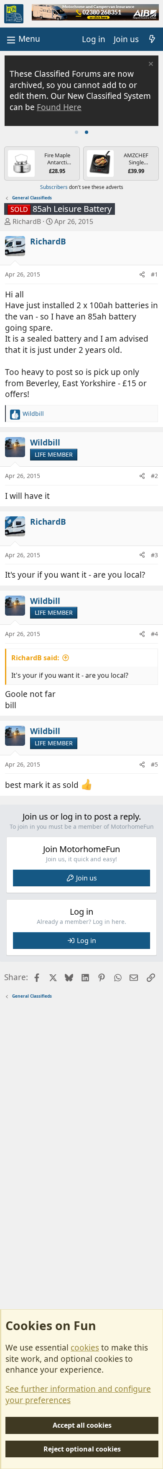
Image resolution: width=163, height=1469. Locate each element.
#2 (154, 476)
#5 (154, 764)
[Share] (142, 274)
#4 (154, 634)
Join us (86, 878)
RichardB (27, 221)
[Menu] (22, 39)
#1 (154, 274)
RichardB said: (35, 657)
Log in (86, 940)
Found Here (59, 107)
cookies (85, 1347)
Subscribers (54, 187)
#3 (154, 555)
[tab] (76, 132)
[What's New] (152, 39)
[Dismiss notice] (149, 64)
